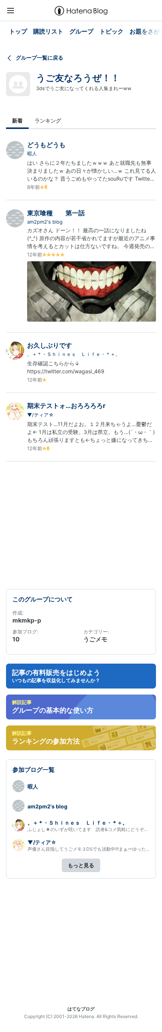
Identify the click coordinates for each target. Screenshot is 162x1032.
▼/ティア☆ (40, 415)
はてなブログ (81, 1009)
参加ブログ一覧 (33, 769)
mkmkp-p (26, 620)
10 (16, 639)
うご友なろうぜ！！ (78, 77)
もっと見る (81, 865)
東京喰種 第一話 (56, 213)
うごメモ (95, 639)
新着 (17, 120)
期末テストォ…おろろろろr (66, 405)
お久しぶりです (49, 345)
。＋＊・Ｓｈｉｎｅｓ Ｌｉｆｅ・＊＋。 (73, 354)
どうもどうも (46, 145)
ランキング (48, 120)
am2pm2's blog (45, 222)
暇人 (32, 153)
